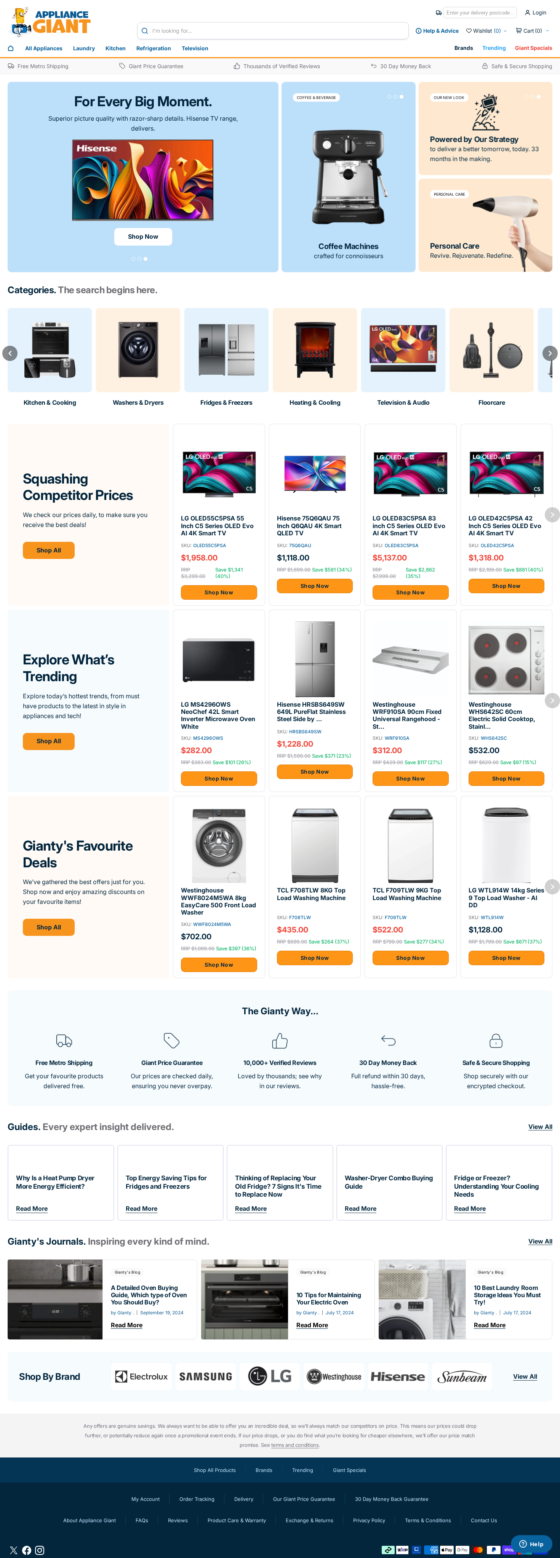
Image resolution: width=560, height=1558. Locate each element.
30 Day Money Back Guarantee (392, 1499)
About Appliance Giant (89, 1520)
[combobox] (273, 30)
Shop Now (143, 236)
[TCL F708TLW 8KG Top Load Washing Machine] (315, 898)
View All (525, 1376)
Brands (463, 48)
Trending (494, 48)
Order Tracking (196, 1499)
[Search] (146, 30)
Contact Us (484, 1520)
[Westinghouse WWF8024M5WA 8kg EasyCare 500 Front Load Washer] (219, 901)
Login (539, 13)
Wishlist (487, 30)
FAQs (142, 1520)
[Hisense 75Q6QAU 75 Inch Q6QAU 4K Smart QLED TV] (315, 526)
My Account (145, 1499)
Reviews (178, 1520)
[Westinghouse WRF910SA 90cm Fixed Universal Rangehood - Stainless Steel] (411, 715)
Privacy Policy (369, 1520)
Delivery (243, 1499)
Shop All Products (215, 1470)
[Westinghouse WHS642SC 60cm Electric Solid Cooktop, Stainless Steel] (507, 715)
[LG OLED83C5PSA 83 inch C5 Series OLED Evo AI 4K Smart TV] (411, 526)
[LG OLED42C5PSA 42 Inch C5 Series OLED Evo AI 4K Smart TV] (507, 526)
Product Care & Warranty (237, 1520)
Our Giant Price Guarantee (304, 1499)
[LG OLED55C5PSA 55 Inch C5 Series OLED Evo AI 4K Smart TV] (219, 526)
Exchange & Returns (309, 1520)
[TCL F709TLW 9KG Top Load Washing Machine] (411, 898)
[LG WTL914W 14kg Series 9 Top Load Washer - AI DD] (507, 898)
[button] (533, 30)
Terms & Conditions (428, 1520)
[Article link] (102, 1299)
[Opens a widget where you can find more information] (531, 1544)
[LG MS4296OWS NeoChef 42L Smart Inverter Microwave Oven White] (219, 715)
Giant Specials (533, 48)
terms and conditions (295, 1445)
